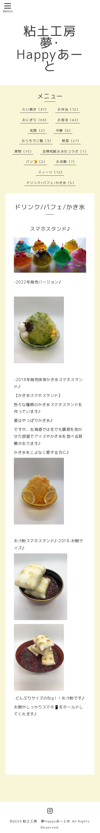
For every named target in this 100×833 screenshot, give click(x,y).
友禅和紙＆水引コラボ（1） (65, 151)
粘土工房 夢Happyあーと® (46, 821)
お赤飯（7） (66, 161)
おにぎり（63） (35, 120)
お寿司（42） (69, 120)
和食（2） (38, 130)
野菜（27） (71, 140)
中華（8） (64, 130)
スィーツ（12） (51, 172)
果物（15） (23, 151)
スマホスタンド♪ (50, 228)
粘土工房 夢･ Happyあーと (50, 48)
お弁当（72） (69, 109)
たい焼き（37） (35, 109)
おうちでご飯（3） (37, 140)
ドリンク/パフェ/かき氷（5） (51, 182)
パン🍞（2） (36, 161)
